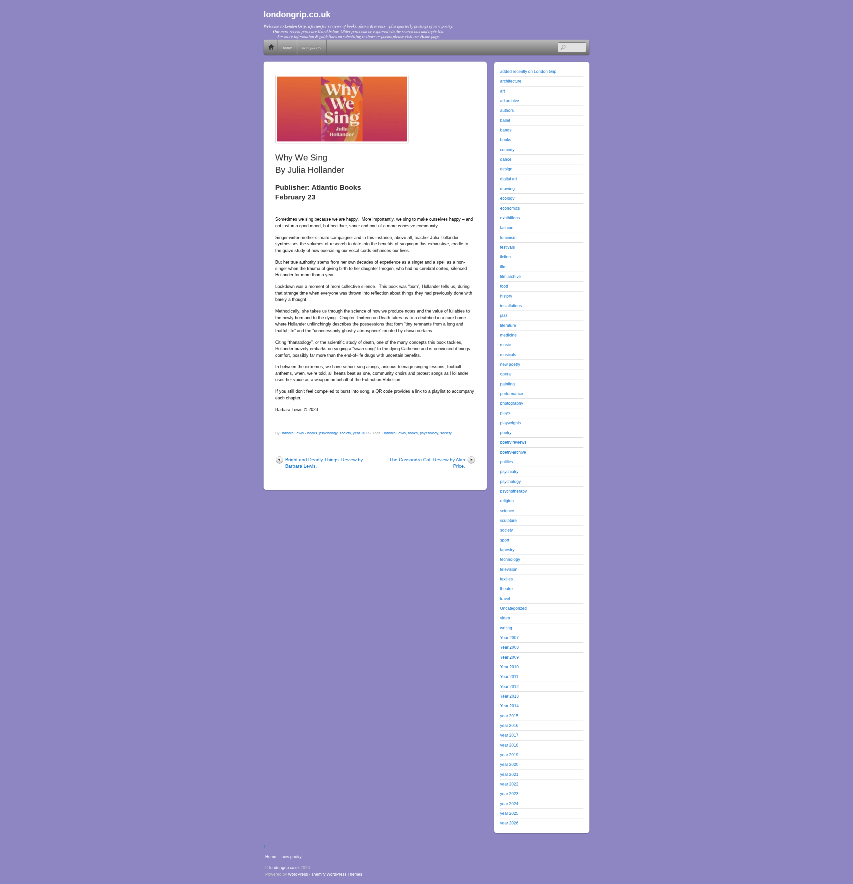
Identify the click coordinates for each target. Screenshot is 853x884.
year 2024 (509, 803)
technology (510, 559)
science (507, 511)
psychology (328, 433)
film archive (510, 276)
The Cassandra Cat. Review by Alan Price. (427, 463)
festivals (507, 247)
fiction (505, 257)
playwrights (510, 423)
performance (511, 393)
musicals (508, 354)
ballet (505, 120)
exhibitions (510, 218)
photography (511, 403)
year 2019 (509, 755)
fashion (506, 227)
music (505, 344)
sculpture (508, 520)
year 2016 (509, 725)
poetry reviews (513, 442)
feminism (508, 237)
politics (506, 462)
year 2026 (509, 823)
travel (505, 598)
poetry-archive (513, 452)
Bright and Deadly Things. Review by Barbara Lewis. (324, 463)
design (506, 169)
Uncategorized (513, 608)
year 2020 (509, 764)
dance (505, 159)
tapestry (507, 550)
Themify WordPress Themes (336, 874)
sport (504, 540)
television (508, 569)
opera (505, 374)
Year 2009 (509, 657)
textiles (506, 579)
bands (505, 130)
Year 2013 (509, 696)
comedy (507, 149)
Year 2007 (509, 637)
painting (507, 384)
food (504, 286)
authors (507, 110)
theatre (506, 588)
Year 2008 (509, 647)
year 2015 (509, 716)
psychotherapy (513, 491)
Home (271, 47)
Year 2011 (509, 676)
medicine (508, 335)
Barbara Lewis (292, 433)
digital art (508, 179)
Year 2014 (509, 706)
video (505, 618)
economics (510, 208)
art (502, 91)
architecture (510, 81)
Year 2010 (509, 667)
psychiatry (509, 471)
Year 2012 (509, 686)
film (503, 267)
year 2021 (509, 774)
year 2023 (361, 433)
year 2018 (509, 745)
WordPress (298, 874)
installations (511, 306)
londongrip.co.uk (284, 867)
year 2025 (509, 813)
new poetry (311, 47)
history (506, 296)
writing (506, 628)
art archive (509, 101)
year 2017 (509, 735)
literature (508, 325)
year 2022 (509, 784)
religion (507, 501)
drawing (507, 188)
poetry (505, 432)
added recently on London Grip (528, 71)
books (312, 433)
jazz (503, 315)
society (345, 433)
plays (505, 413)
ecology (507, 198)
